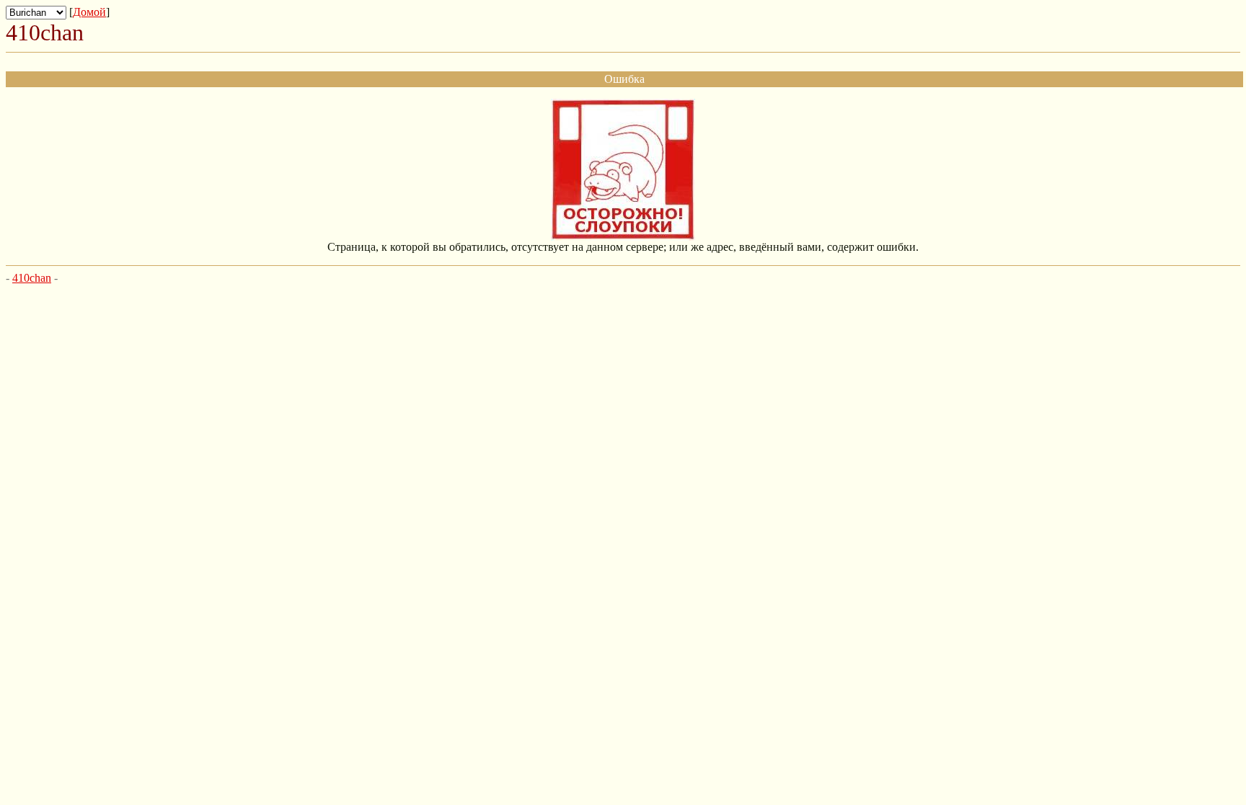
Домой (89, 12)
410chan (31, 278)
